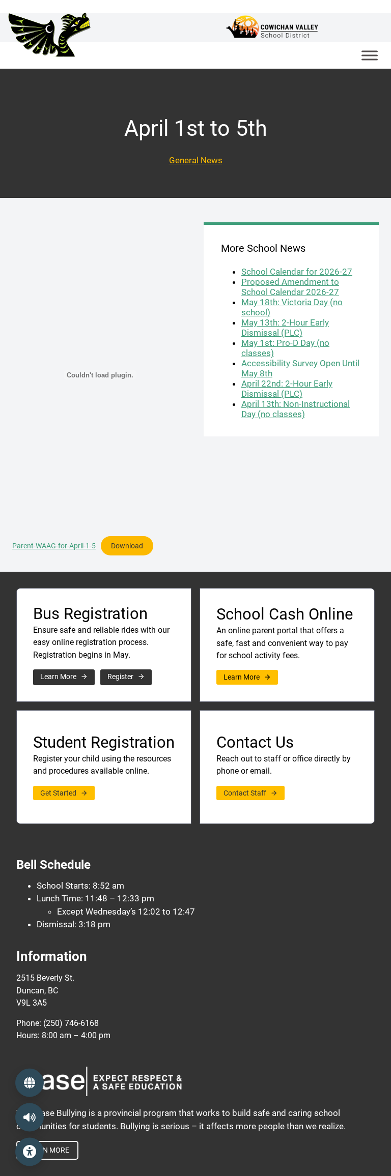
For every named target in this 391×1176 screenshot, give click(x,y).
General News (195, 160)
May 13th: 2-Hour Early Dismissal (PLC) (285, 327)
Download (127, 543)
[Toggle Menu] (369, 55)
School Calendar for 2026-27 (296, 272)
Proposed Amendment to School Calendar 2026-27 (290, 287)
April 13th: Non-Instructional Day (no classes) (295, 409)
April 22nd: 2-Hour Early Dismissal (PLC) (286, 388)
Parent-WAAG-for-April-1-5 (54, 546)
